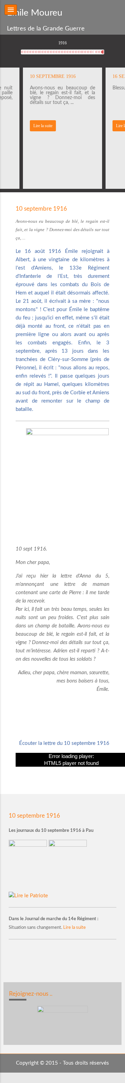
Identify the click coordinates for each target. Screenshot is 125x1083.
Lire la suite (42, 125)
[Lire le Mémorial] (69, 865)
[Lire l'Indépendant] (29, 865)
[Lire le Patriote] (28, 895)
